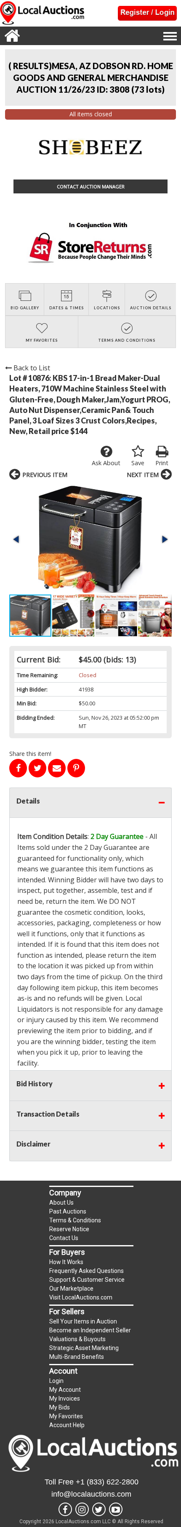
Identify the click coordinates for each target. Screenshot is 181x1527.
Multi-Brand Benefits (76, 1356)
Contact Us (63, 1238)
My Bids (59, 1407)
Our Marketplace (71, 1288)
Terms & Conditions (75, 1220)
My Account (65, 1389)
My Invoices (64, 1398)
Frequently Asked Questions (86, 1270)
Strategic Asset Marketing (84, 1348)
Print (161, 463)
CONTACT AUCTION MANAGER (91, 186)
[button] (90, 539)
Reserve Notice (69, 1229)
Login (56, 1380)
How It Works (66, 1262)
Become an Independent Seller (90, 1330)
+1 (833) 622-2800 (107, 1482)
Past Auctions (67, 1211)
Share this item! (30, 754)
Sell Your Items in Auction (83, 1321)
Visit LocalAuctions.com (80, 1297)
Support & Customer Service (87, 1279)
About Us (61, 1202)
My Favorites (66, 1416)
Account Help (67, 1425)
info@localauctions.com (91, 1494)
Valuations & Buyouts (77, 1339)
